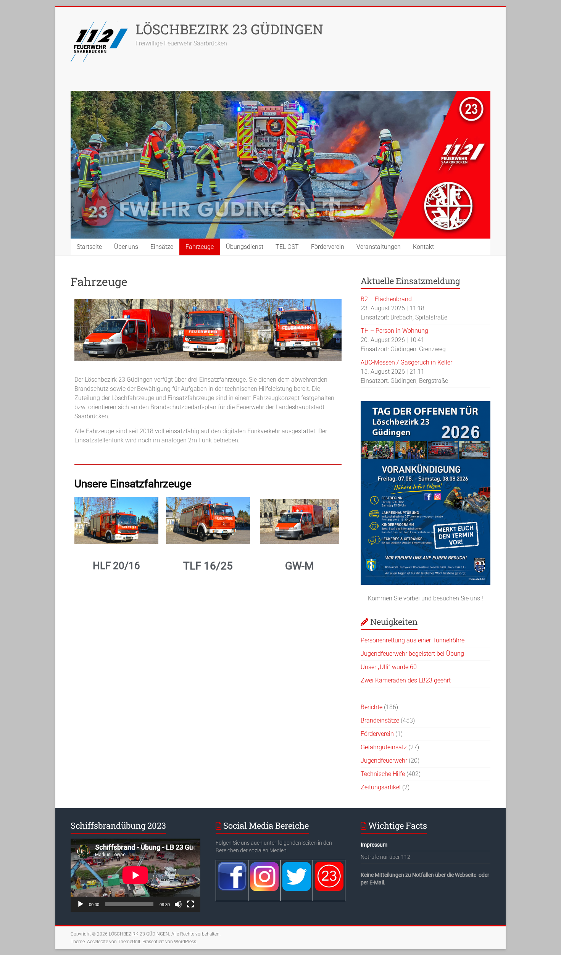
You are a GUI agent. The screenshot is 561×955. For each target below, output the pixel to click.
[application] (135, 875)
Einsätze (161, 246)
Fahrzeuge (199, 246)
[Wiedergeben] (80, 904)
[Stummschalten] (178, 904)
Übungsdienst (244, 246)
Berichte (371, 707)
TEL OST (287, 246)
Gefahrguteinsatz (384, 747)
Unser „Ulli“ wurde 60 (389, 667)
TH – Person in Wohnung (394, 330)
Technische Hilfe (383, 774)
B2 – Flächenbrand (386, 299)
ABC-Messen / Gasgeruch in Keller (406, 362)
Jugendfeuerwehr (384, 760)
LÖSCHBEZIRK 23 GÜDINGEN (229, 29)
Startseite (89, 246)
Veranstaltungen (378, 246)
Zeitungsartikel (381, 787)
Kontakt (423, 246)
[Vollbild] (190, 904)
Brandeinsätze (380, 720)
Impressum (374, 845)
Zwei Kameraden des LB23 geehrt (406, 680)
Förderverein (327, 246)
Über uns (126, 246)
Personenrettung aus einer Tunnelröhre (412, 640)
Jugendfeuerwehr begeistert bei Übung (412, 653)
